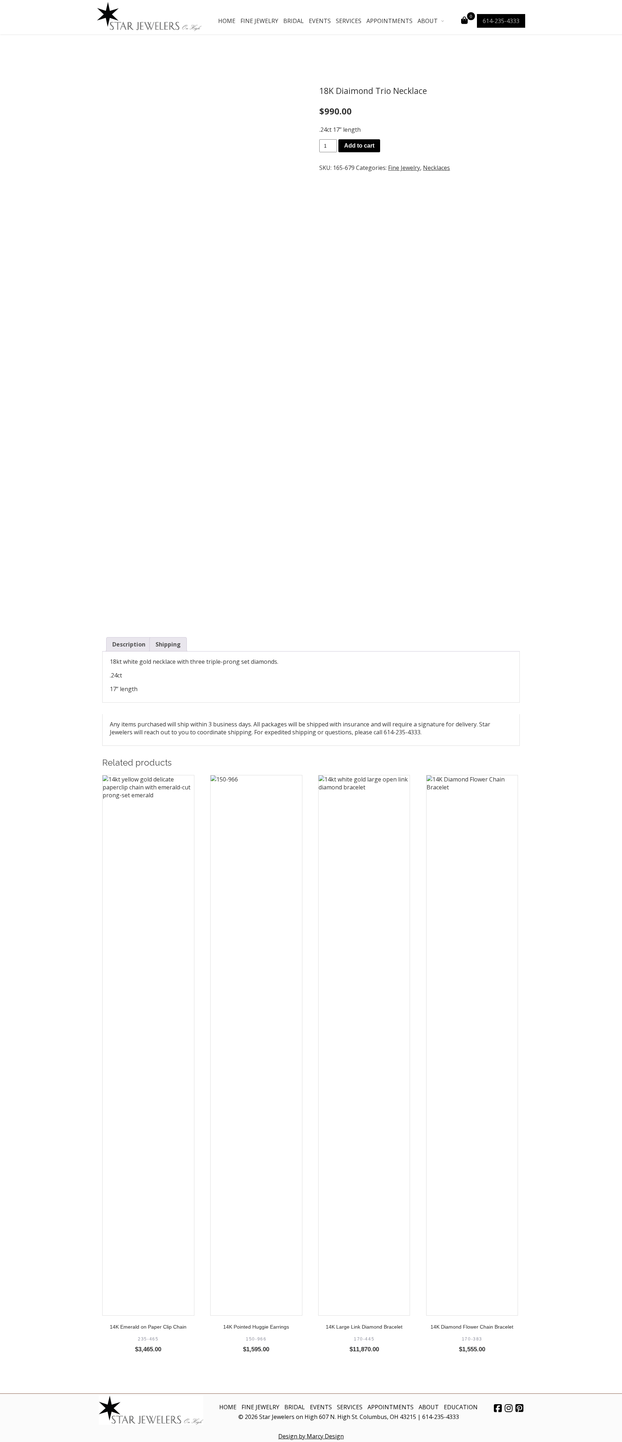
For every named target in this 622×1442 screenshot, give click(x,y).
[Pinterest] (519, 1408)
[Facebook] (497, 1408)
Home (226, 21)
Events (320, 21)
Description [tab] (128, 644)
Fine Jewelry (259, 21)
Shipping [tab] (168, 644)
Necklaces (436, 168)
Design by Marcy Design (311, 1436)
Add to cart (359, 146)
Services (348, 21)
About (428, 21)
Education (461, 1407)
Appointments (389, 21)
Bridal (293, 21)
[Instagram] (508, 1408)
